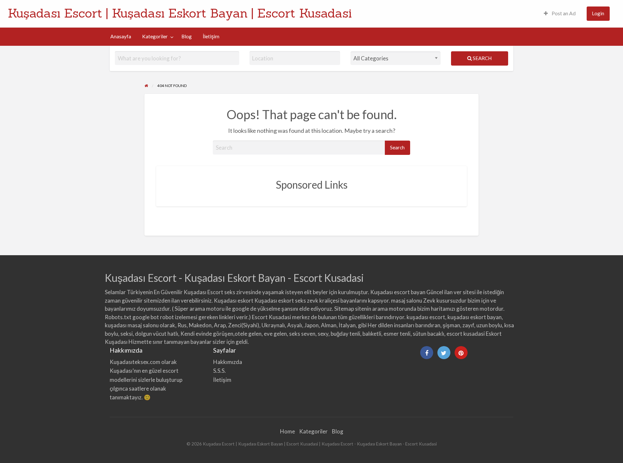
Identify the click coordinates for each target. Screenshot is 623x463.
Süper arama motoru (200, 308)
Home (287, 431)
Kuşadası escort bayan (397, 292)
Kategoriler (155, 36)
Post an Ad (563, 13)
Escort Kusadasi (271, 317)
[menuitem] (559, 14)
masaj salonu (406, 300)
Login (598, 13)
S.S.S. (219, 370)
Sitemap (344, 308)
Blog (186, 36)
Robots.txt (118, 317)
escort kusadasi (465, 333)
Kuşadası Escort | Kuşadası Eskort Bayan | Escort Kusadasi (180, 13)
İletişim (211, 36)
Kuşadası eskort (233, 300)
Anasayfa (120, 36)
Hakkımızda (227, 361)
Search (482, 58)
